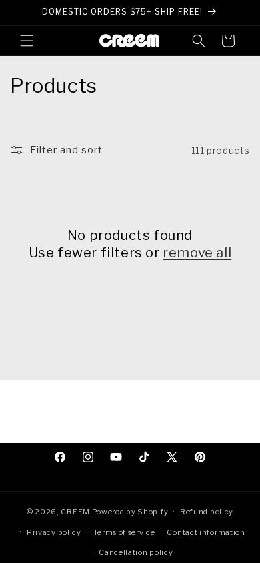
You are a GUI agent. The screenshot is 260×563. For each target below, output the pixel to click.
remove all (197, 253)
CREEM (76, 511)
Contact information (206, 532)
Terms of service (124, 532)
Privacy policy (54, 532)
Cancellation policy (136, 552)
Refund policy (206, 511)
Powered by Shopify (130, 511)
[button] (26, 40)
